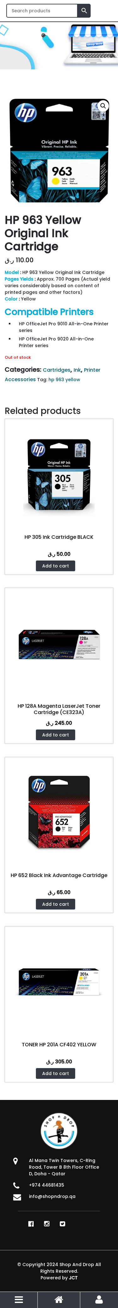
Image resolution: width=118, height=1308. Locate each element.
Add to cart (55, 566)
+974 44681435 (46, 1185)
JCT (73, 1278)
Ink (77, 370)
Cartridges (56, 370)
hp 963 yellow (64, 379)
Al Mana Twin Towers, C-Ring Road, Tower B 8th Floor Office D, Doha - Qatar (64, 1167)
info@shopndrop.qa (52, 1196)
